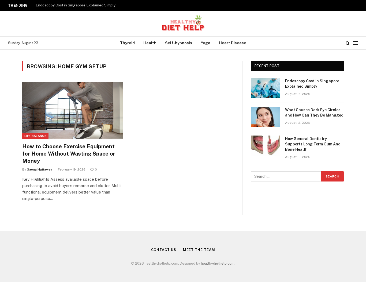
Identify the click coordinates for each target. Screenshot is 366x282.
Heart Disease (232, 43)
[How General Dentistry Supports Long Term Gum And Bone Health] (265, 146)
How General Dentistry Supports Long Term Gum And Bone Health (313, 144)
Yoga (205, 43)
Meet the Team (199, 250)
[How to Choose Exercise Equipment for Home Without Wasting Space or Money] (72, 110)
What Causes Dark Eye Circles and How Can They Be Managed (314, 112)
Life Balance (35, 135)
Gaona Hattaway (39, 169)
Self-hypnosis (178, 43)
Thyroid (127, 43)
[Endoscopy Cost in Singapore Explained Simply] (265, 88)
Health (149, 43)
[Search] (348, 43)
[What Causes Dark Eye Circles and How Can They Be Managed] (265, 117)
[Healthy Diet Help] (183, 23)
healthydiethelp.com (217, 263)
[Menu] (355, 43)
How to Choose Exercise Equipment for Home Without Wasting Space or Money (68, 153)
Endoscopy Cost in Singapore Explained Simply (75, 5)
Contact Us (163, 250)
